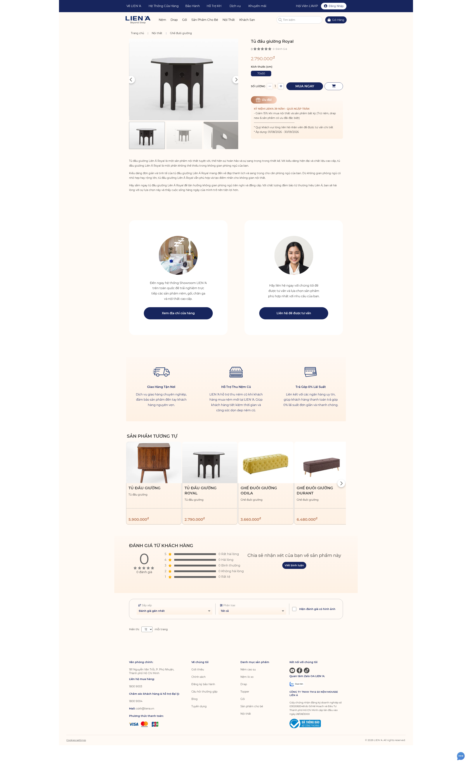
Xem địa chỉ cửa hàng (178, 313)
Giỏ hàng (338, 20)
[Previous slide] (131, 79)
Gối (242, 699)
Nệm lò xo (247, 677)
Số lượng (258, 86)
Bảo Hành (192, 6)
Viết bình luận (294, 565)
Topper (244, 691)
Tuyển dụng (199, 706)
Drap (243, 684)
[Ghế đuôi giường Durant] (322, 462)
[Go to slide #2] (184, 135)
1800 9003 (135, 686)
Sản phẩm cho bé (251, 706)
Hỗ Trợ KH (214, 6)
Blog (194, 699)
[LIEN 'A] (138, 20)
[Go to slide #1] (147, 135)
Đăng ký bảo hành (203, 684)
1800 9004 (135, 701)
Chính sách (198, 677)
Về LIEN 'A (133, 6)
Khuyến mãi (257, 6)
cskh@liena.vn (145, 708)
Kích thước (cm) (261, 66)
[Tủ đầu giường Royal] (209, 462)
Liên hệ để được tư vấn (294, 313)
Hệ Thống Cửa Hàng (164, 6)
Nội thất (245, 713)
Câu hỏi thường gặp (204, 691)
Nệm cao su (248, 669)
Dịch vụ (235, 6)
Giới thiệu (197, 669)
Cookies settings (76, 740)
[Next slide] (236, 79)
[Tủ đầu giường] (153, 462)
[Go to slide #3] (221, 135)
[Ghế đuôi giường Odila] (266, 462)
